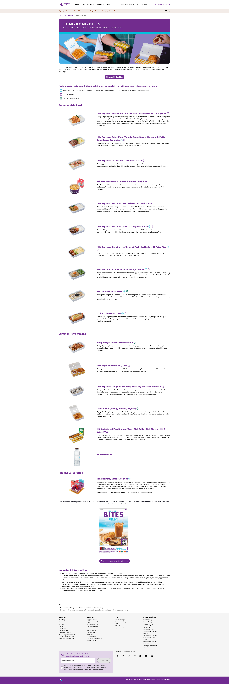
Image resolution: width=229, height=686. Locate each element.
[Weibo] (140, 655)
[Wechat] (128, 655)
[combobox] (131, 4)
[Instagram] (123, 655)
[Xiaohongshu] (134, 655)
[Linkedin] (151, 655)
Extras (70, 16)
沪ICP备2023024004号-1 (163, 679)
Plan (64, 16)
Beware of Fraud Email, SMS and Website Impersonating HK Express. (100, 11)
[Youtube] (146, 655)
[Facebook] (117, 655)
